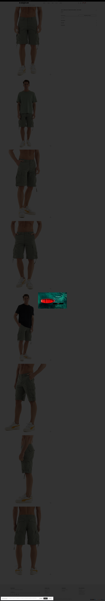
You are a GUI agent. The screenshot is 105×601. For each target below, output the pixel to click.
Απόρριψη (50, 598)
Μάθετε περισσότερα (4, 598)
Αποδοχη (45, 598)
